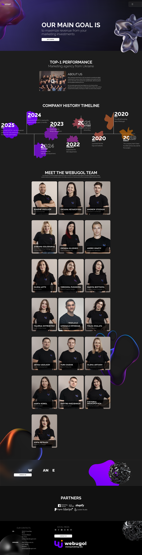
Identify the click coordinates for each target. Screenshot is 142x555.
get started (50, 39)
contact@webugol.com (28, 539)
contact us (22, 474)
